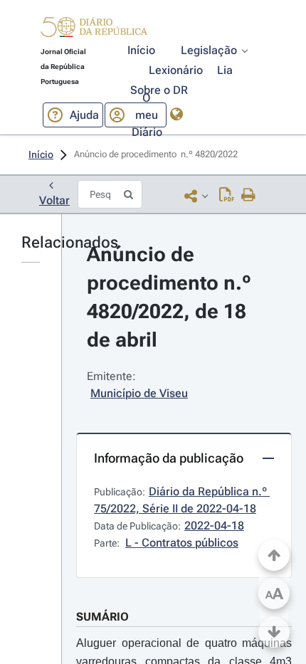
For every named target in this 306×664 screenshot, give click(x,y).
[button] (94, 29)
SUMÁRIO (102, 616)
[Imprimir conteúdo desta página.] (248, 195)
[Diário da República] (94, 30)
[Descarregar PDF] (226, 195)
